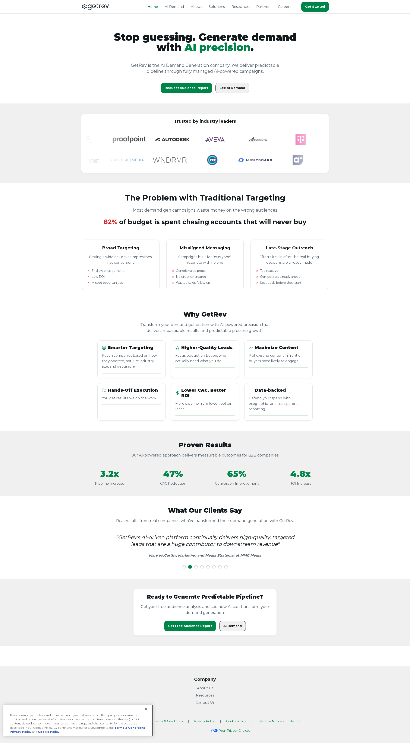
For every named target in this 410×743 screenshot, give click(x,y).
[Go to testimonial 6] (214, 567)
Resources (240, 7)
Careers (284, 7)
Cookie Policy (236, 721)
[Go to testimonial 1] (184, 567)
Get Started (315, 7)
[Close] (146, 709)
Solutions (217, 7)
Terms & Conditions (168, 721)
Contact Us (205, 702)
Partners (263, 7)
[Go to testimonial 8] (226, 567)
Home (153, 7)
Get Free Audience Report (190, 626)
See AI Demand (232, 88)
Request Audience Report (186, 88)
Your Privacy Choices (234, 731)
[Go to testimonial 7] (220, 567)
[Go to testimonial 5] (208, 567)
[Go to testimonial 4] (202, 567)
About (196, 7)
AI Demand (174, 7)
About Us (205, 688)
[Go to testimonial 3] (196, 567)
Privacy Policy (204, 721)
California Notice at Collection (279, 721)
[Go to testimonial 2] (190, 567)
